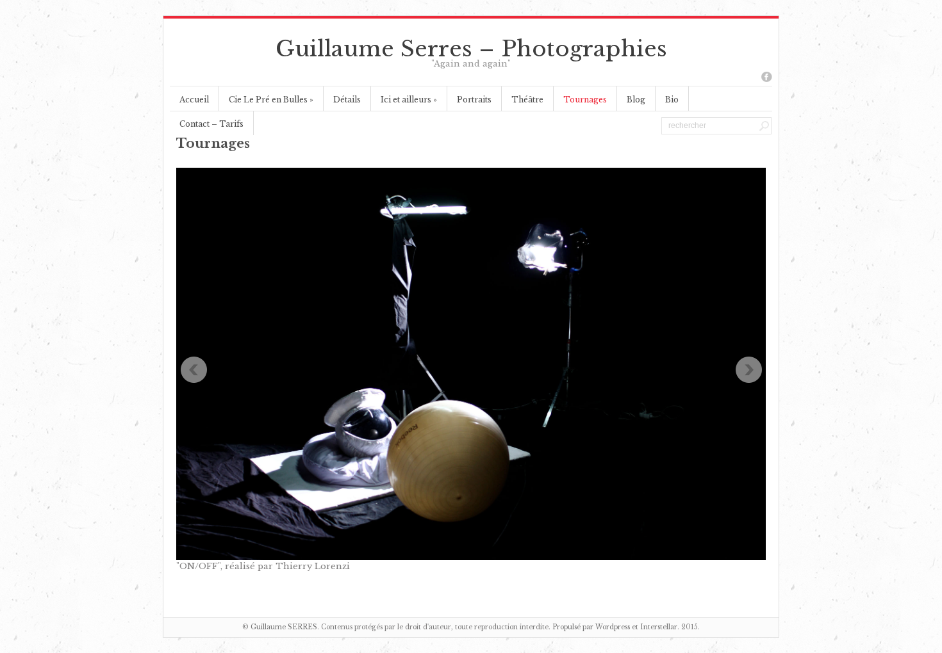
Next (748, 370)
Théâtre (527, 99)
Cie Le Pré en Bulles (271, 99)
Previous (193, 370)
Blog (636, 99)
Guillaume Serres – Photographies (471, 48)
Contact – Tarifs (211, 124)
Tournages (585, 99)
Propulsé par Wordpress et (596, 627)
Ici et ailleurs (409, 99)
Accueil (194, 99)
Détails (347, 99)
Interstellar (658, 627)
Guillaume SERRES (284, 627)
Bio (672, 99)
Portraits (474, 99)
